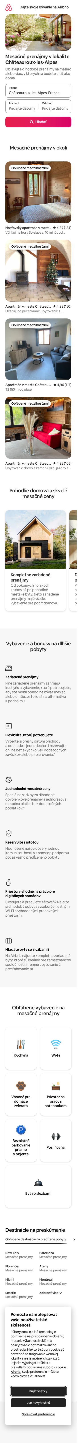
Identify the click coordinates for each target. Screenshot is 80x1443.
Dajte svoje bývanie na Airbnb (44, 7)
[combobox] (38, 92)
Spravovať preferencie (38, 1414)
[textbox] (22, 108)
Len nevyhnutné (38, 1403)
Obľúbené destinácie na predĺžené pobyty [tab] (36, 1239)
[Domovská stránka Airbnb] (8, 7)
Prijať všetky (38, 1391)
